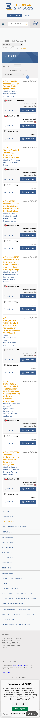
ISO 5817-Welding (8, 619)
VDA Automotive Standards (12, 578)
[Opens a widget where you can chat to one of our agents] (32, 714)
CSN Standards (7, 537)
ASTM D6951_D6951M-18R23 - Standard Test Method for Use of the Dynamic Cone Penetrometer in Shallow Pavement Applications (11, 398)
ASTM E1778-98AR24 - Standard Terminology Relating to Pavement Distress (11, 156)
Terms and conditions (19, 665)
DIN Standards (7, 547)
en (32, 15)
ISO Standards (7, 568)
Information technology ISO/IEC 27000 (16, 624)
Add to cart (30, 110)
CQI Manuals (6, 647)
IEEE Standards (7, 558)
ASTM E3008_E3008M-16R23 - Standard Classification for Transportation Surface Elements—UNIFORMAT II (11, 331)
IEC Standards (7, 552)
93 (10, 49)
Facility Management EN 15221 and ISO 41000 (18, 614)
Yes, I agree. (20, 709)
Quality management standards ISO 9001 (17, 594)
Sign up (18, 15)
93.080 (16, 49)
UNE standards (7, 573)
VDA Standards (15, 645)
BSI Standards (7, 532)
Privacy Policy (6, 672)
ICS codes (5, 511)
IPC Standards (7, 563)
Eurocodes (6, 583)
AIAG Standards (7, 516)
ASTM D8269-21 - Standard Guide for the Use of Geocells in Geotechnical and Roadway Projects (11, 211)
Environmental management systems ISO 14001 (19, 599)
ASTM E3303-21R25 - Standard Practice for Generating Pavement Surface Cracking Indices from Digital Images (11, 269)
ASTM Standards (7, 48)
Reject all (20, 704)
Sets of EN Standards (10, 588)
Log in (10, 15)
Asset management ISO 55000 (12, 604)
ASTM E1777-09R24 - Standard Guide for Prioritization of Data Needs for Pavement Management (11, 463)
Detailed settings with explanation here (20, 713)
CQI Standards (7, 542)
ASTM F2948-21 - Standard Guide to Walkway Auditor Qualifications (11, 88)
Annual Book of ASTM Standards (14, 527)
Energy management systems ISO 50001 (16, 609)
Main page (5, 47)
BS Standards (17, 638)
